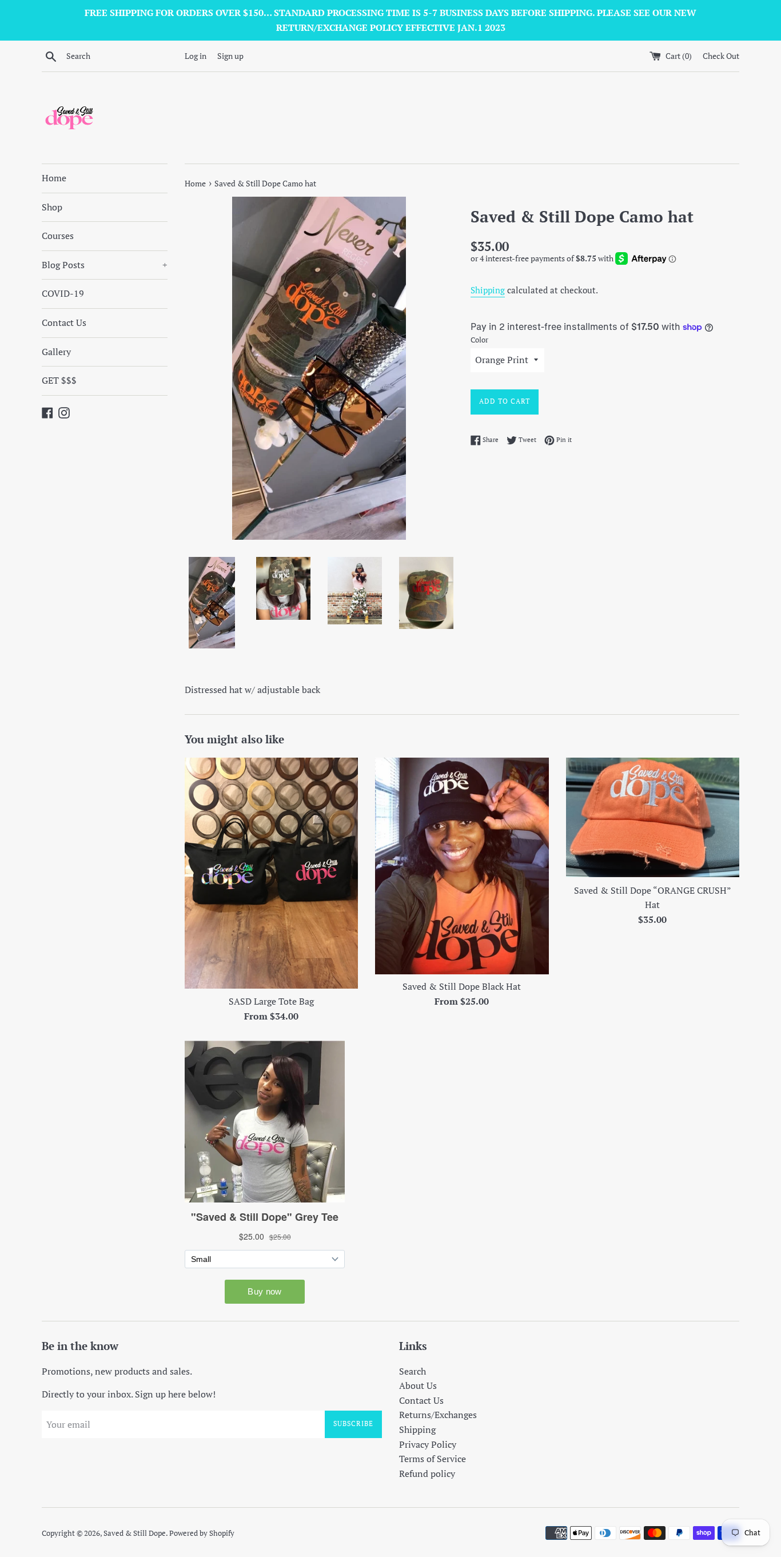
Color (479, 340)
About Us (418, 1385)
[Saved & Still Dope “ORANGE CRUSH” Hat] (652, 818)
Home (54, 178)
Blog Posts (105, 264)
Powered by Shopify (201, 1533)
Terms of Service (432, 1458)
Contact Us (64, 322)
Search (412, 1371)
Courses (58, 235)
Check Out (721, 55)
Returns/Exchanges (438, 1414)
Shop (52, 207)
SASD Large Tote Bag (271, 1001)
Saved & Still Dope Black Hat (462, 986)
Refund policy (427, 1473)
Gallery (56, 351)
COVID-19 (63, 293)
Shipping (488, 290)
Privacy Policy (427, 1444)
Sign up (230, 55)
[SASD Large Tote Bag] (271, 873)
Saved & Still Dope (134, 1533)
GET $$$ (59, 380)
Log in (195, 55)
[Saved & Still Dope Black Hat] (461, 866)
